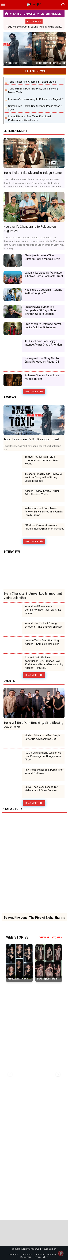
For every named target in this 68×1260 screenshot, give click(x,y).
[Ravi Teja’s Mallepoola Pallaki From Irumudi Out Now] (12, 774)
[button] (58, 1074)
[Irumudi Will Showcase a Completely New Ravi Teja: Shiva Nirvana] (12, 611)
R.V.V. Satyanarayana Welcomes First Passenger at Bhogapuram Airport (43, 756)
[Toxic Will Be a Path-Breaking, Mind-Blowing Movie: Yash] (34, 703)
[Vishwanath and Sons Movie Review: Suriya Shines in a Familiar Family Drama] (12, 512)
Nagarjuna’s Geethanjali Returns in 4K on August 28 (43, 291)
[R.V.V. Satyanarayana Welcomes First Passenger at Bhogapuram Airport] (12, 757)
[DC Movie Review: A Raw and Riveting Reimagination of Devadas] (12, 529)
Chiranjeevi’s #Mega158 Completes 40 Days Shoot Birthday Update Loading (41, 310)
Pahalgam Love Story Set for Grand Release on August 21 (42, 360)
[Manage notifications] (60, 1253)
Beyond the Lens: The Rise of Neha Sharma (34, 917)
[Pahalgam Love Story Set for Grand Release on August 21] (12, 363)
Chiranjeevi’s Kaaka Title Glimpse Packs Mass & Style (42, 257)
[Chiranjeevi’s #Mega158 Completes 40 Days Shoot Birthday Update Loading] (12, 311)
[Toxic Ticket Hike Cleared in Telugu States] (34, 49)
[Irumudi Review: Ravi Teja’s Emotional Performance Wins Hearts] (12, 461)
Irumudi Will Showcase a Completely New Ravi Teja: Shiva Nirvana (43, 610)
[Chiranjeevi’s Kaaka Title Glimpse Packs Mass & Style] (12, 260)
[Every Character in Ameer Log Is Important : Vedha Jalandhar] (34, 574)
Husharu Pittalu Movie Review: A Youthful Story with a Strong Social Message (43, 477)
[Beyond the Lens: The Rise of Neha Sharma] (34, 864)
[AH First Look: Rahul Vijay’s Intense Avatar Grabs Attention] (12, 346)
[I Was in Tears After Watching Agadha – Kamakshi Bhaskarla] (12, 645)
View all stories (50, 937)
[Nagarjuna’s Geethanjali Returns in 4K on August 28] (12, 294)
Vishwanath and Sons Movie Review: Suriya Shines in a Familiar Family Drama (44, 512)
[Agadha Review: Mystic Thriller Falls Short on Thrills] (12, 495)
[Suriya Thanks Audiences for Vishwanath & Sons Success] (12, 791)
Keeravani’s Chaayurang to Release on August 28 (36, 99)
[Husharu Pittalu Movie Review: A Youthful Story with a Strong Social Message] (12, 478)
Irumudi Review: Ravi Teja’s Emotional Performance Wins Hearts (41, 460)
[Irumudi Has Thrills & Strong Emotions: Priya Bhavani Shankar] (12, 628)
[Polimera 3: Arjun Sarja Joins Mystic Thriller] (12, 380)
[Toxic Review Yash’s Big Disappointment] (34, 420)
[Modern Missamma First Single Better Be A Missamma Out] (12, 740)
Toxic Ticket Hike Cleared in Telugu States (35, 63)
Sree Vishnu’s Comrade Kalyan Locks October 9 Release (43, 325)
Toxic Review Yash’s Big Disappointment (31, 439)
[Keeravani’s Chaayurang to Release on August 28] (34, 207)
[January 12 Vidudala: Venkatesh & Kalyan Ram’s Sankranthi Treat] (12, 277)
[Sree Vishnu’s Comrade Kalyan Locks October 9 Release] (12, 328)
